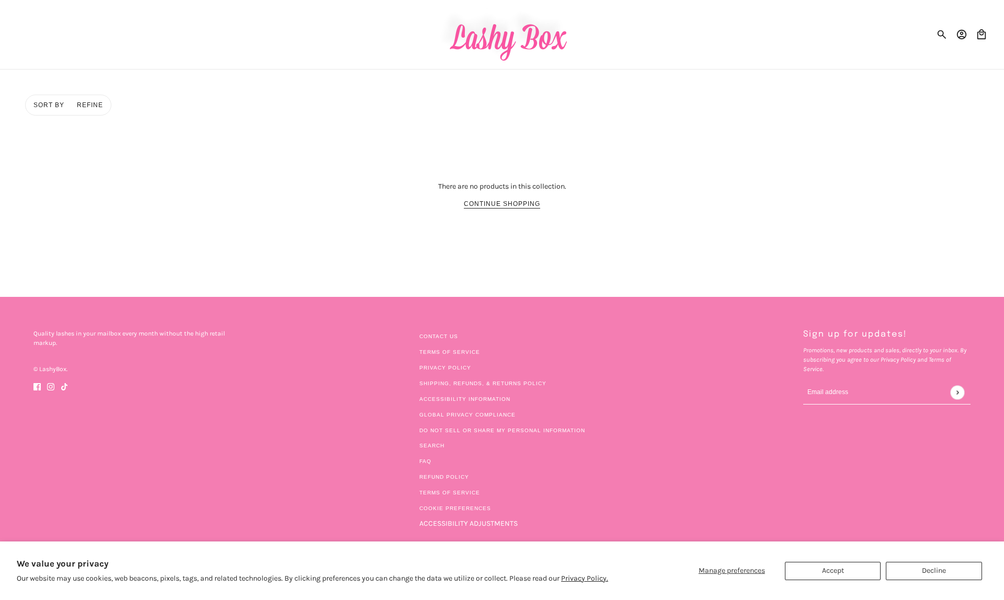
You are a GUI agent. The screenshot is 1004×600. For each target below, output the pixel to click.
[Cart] (981, 34)
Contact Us (438, 336)
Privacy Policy (445, 368)
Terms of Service (449, 352)
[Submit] (957, 392)
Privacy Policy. (584, 578)
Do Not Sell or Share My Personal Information (502, 430)
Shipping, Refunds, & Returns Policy (482, 383)
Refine (90, 105)
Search (431, 445)
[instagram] (51, 386)
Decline (934, 570)
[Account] (961, 34)
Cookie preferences (455, 508)
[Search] (942, 34)
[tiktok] (64, 386)
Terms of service (449, 492)
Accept (833, 570)
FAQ (425, 461)
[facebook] (37, 386)
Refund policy (444, 477)
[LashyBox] (502, 34)
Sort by (48, 105)
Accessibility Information (464, 399)
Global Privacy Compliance (467, 415)
